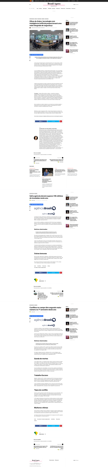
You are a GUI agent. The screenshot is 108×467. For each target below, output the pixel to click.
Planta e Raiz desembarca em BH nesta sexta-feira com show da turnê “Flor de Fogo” (74, 51)
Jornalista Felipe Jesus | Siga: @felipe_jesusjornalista (48, 128)
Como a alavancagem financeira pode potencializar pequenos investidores (47, 181)
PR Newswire (57, 460)
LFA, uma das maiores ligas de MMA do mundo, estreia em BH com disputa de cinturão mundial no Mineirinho (74, 44)
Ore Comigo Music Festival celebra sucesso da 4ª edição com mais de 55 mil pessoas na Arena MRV (74, 30)
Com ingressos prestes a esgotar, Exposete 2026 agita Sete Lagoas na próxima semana (74, 23)
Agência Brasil (31, 168)
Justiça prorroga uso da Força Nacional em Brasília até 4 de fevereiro (60, 170)
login (41, 154)
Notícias (34, 168)
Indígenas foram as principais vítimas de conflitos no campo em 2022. (47, 343)
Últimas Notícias (51, 460)
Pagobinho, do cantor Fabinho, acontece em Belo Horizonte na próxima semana (74, 37)
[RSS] (77, 4)
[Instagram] (76, 4)
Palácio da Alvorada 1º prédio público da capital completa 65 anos (72, 170)
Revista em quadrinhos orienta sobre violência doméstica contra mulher (35, 171)
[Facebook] (74, 4)
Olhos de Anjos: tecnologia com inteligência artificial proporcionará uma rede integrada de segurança (48, 116)
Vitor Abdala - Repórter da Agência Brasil (40, 267)
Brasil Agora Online (36, 463)
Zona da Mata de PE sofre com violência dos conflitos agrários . (46, 344)
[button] (32, 8)
